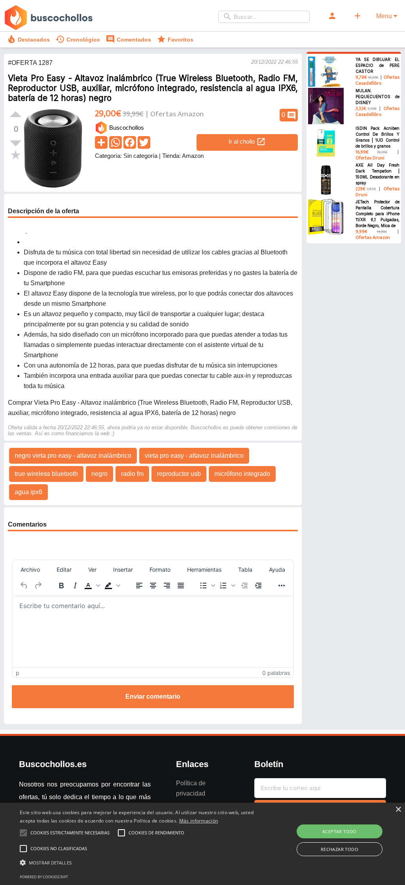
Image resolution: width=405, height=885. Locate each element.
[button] (92, 585)
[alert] (202, 844)
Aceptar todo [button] (339, 831)
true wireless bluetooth (46, 473)
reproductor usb (179, 473)
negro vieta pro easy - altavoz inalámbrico (73, 455)
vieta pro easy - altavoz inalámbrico (194, 455)
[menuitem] (30, 569)
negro (99, 473)
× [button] (398, 810)
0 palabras (276, 672)
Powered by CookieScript (44, 876)
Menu (385, 16)
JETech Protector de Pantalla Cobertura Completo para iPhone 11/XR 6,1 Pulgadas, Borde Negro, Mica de (377, 213)
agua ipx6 (28, 492)
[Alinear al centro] (153, 585)
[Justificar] (180, 585)
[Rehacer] (38, 585)
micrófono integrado (242, 473)
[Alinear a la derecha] (167, 585)
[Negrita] (61, 585)
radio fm (132, 473)
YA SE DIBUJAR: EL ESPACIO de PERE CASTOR (377, 65)
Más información (198, 820)
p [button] (17, 672)
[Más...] (281, 585)
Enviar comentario (152, 696)
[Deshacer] (24, 585)
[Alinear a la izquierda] (139, 585)
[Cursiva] (75, 585)
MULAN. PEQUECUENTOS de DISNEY (377, 96)
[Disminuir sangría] (244, 585)
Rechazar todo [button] (339, 849)
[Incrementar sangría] (258, 585)
